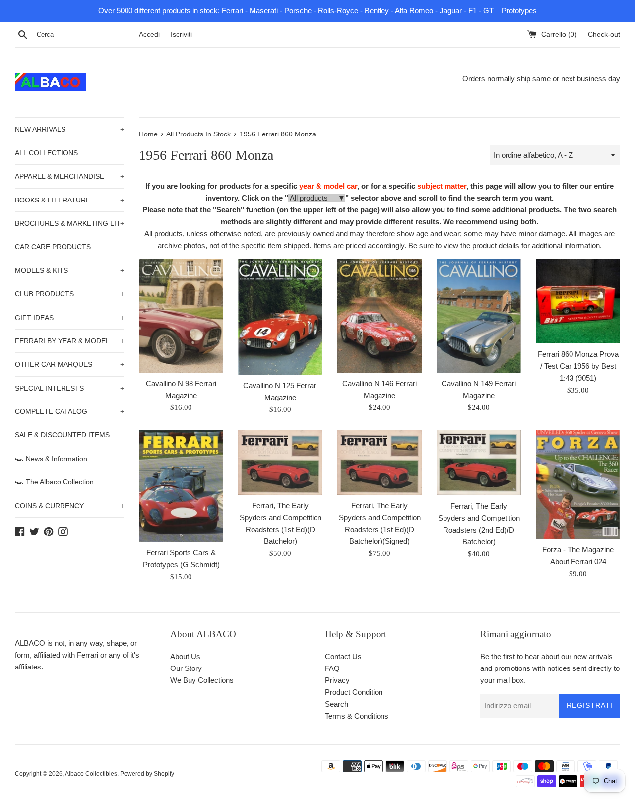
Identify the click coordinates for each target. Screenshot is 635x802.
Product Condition (353, 692)
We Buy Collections (202, 680)
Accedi (149, 34)
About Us (185, 656)
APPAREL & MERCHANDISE (69, 176)
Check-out (604, 34)
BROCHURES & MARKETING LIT (69, 223)
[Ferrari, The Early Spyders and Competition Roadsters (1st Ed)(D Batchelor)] (280, 462)
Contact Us (343, 656)
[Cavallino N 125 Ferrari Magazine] (280, 316)
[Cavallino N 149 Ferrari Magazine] (479, 315)
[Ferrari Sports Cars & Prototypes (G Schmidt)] (181, 486)
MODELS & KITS (69, 270)
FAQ (332, 668)
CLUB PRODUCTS (69, 294)
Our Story (186, 668)
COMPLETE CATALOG (69, 411)
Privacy (337, 680)
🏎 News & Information (51, 459)
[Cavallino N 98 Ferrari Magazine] (181, 315)
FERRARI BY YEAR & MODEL (69, 341)
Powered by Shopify (147, 773)
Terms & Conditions (356, 716)
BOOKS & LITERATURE (69, 200)
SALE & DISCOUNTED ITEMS (62, 435)
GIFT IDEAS (69, 318)
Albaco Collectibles (91, 773)
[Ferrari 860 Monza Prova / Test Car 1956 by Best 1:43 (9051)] (578, 301)
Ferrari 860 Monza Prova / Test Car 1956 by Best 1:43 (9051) (578, 366)
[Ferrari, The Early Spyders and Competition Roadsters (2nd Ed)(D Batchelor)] (479, 462)
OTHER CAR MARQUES (69, 364)
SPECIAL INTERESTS (69, 388)
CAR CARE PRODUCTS (53, 247)
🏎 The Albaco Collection (54, 482)
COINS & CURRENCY (69, 506)
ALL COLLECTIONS (46, 153)
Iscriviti (181, 34)
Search (336, 704)
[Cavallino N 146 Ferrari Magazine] (379, 315)
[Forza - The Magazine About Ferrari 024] (578, 484)
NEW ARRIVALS (69, 129)
